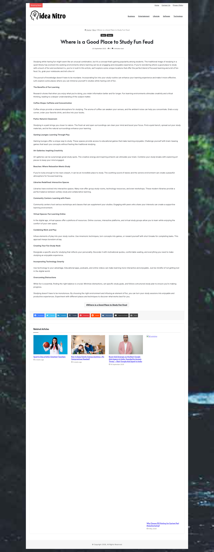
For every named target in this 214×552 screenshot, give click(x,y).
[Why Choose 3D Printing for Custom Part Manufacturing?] (164, 428)
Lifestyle (156, 16)
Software (166, 16)
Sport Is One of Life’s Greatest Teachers (49, 357)
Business (131, 16)
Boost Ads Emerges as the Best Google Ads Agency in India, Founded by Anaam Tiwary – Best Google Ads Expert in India (125, 359)
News (110, 35)
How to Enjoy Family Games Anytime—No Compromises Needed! (87, 358)
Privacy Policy (178, 5)
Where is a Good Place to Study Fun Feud (107, 305)
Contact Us (166, 5)
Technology (178, 16)
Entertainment (143, 16)
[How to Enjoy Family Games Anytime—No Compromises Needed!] (88, 344)
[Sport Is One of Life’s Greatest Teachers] (50, 344)
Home (157, 5)
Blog (94, 30)
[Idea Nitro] (48, 16)
